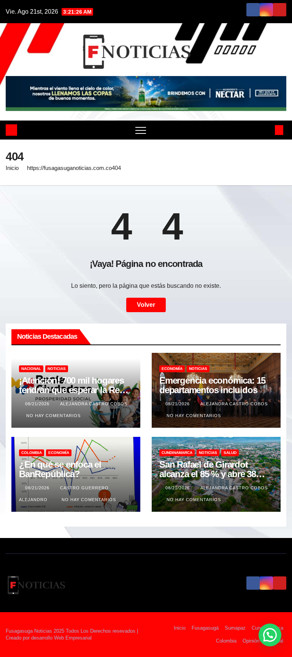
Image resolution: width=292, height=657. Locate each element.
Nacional (31, 369)
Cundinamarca (177, 453)
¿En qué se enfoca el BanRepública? (60, 469)
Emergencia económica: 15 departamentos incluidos (212, 385)
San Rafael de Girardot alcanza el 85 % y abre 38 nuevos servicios (207, 474)
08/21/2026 (38, 404)
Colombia (31, 453)
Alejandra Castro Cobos (93, 404)
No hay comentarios (53, 415)
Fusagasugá (205, 628)
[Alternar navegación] (140, 130)
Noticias (57, 369)
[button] (266, 130)
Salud (230, 453)
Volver (146, 305)
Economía (172, 369)
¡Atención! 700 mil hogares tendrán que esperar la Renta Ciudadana (75, 390)
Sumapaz (235, 628)
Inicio (12, 168)
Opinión (251, 641)
